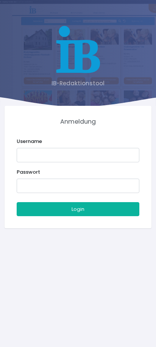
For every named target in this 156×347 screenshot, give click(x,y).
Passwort (28, 172)
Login (78, 209)
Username (29, 141)
